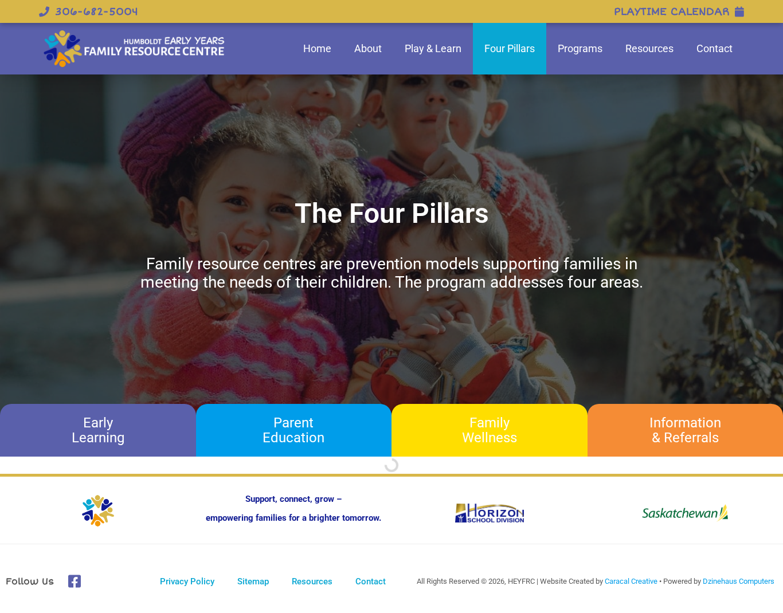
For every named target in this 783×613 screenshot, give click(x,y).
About (368, 48)
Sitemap (253, 581)
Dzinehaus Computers (738, 581)
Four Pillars (509, 48)
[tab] (98, 430)
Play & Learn (433, 48)
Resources (649, 48)
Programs (580, 48)
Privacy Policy (187, 581)
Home (317, 48)
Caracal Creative (631, 581)
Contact (714, 48)
